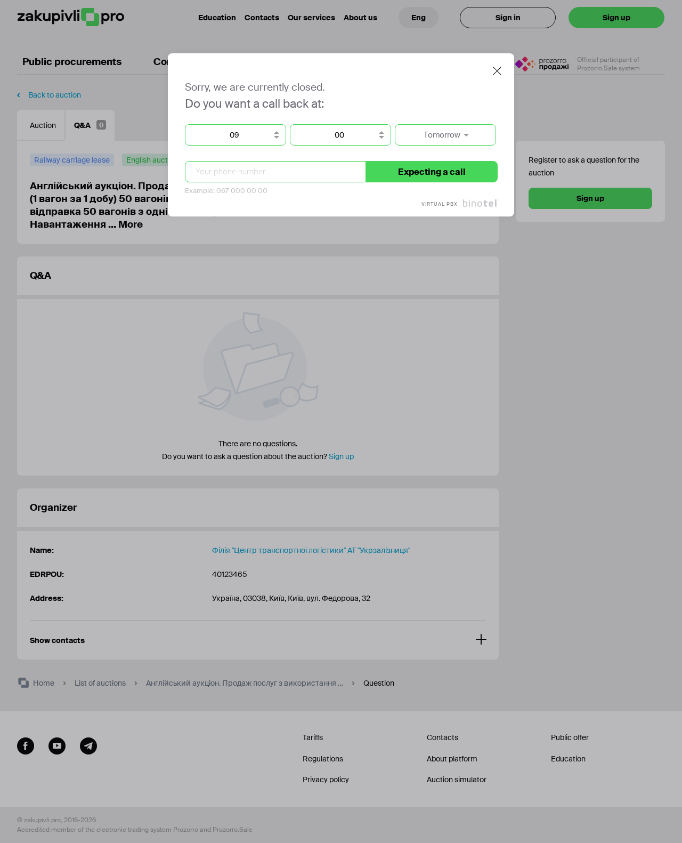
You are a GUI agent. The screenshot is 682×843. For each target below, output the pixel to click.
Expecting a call (432, 172)
